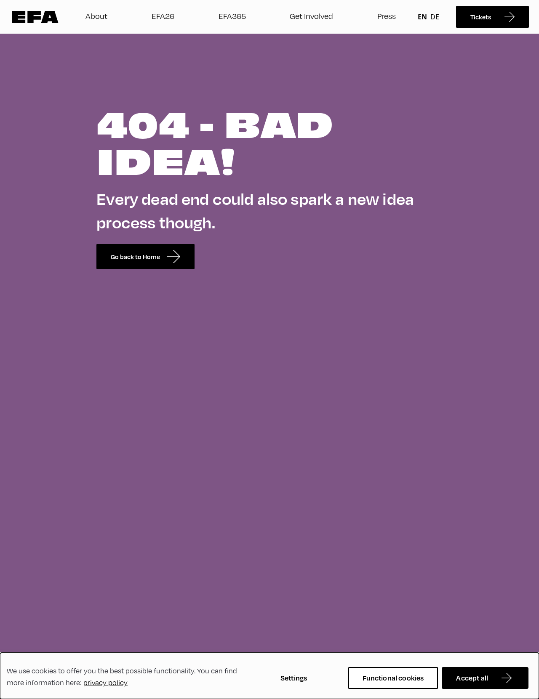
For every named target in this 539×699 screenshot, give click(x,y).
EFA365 (232, 16)
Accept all (472, 677)
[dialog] (269, 676)
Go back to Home (135, 256)
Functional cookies (393, 677)
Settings (293, 677)
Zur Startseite (35, 17)
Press (386, 16)
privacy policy (105, 682)
